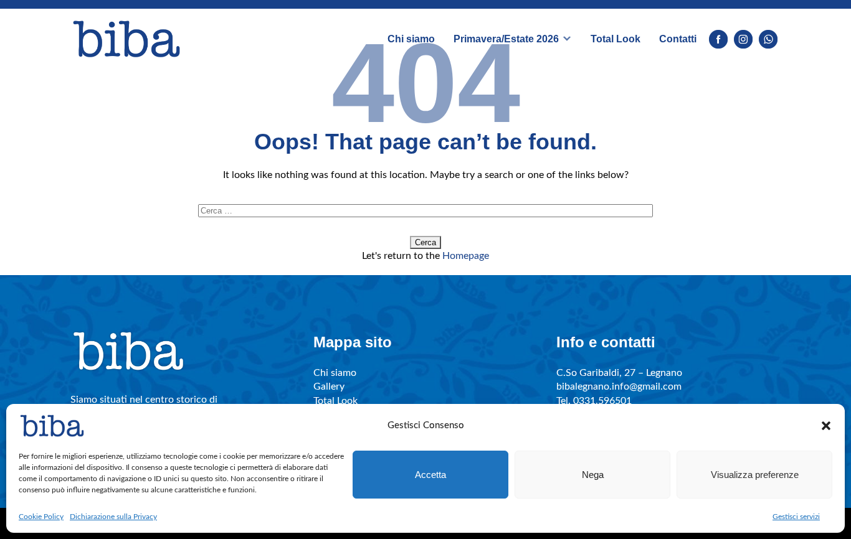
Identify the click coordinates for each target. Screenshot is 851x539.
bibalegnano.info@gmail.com (619, 386)
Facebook (718, 39)
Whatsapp (768, 39)
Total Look (615, 39)
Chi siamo (411, 39)
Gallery (329, 386)
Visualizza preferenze (755, 474)
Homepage (465, 256)
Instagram (743, 39)
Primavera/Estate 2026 (506, 39)
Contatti (677, 39)
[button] (826, 425)
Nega (593, 474)
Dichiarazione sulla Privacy (113, 516)
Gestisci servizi (796, 516)
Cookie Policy (41, 516)
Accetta (430, 474)
